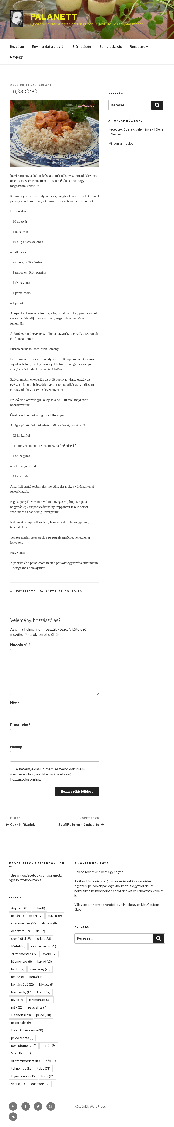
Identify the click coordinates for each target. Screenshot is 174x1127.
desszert (20, 931)
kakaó (44, 961)
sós (51, 1061)
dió (40, 931)
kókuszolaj (21, 992)
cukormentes (24, 923)
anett (51, 84)
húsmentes (21, 961)
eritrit (44, 938)
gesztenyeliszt (43, 946)
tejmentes (21, 1068)
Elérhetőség (82, 46)
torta (47, 1076)
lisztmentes (40, 1000)
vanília (18, 1084)
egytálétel (27, 591)
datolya (49, 923)
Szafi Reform (23, 1053)
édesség (40, 1084)
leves (17, 1000)
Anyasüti (19, 908)
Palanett (54, 16)
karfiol (17, 969)
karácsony (40, 969)
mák (17, 1007)
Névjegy (16, 57)
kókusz (46, 984)
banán (17, 915)
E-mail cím (20, 725)
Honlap (16, 747)
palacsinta (37, 1007)
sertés (49, 1045)
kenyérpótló (22, 984)
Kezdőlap (17, 46)
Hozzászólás (21, 645)
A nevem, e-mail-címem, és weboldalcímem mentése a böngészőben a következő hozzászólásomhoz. (47, 774)
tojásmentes (23, 1076)
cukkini (55, 915)
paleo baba (21, 1022)
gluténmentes (24, 954)
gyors (49, 954)
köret (43, 992)
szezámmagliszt (25, 1061)
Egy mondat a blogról (48, 46)
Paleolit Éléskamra (27, 1030)
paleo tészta (22, 1038)
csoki (35, 915)
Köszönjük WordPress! (90, 1106)
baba (39, 908)
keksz (17, 977)
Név (14, 703)
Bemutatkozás (110, 46)
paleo (64, 591)
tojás (77, 591)
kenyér (36, 977)
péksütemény (23, 1045)
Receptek (137, 46)
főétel (18, 946)
